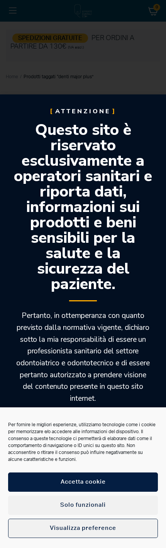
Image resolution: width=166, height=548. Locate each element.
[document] (83, 274)
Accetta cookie (83, 482)
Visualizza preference (83, 528)
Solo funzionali (83, 505)
